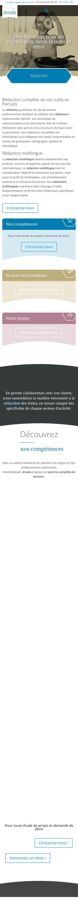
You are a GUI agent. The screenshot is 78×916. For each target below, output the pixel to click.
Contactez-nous (20, 207)
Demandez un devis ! (28, 858)
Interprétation (39, 590)
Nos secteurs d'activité (39, 289)
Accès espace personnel (20, 2)
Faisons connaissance (39, 332)
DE (71, 2)
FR (60, 2)
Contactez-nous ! (53, 842)
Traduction (39, 535)
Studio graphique (39, 644)
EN (65, 2)
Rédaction (39, 754)
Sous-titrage (39, 699)
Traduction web (39, 808)
